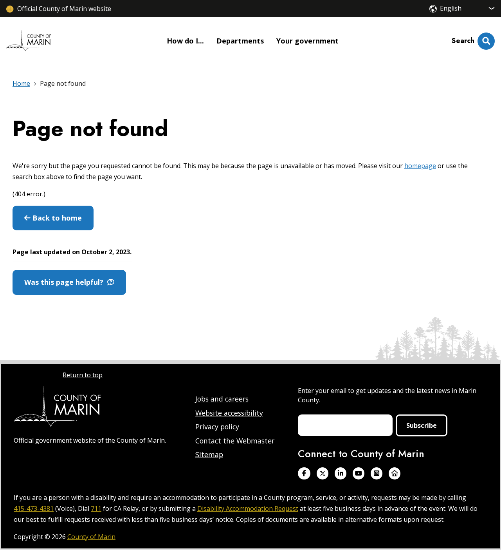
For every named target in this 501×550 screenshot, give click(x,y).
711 (96, 508)
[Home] (28, 41)
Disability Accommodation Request (247, 508)
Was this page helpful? (65, 282)
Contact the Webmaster (234, 440)
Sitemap (209, 454)
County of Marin (91, 536)
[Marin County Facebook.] (304, 473)
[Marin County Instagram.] (376, 473)
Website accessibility (229, 413)
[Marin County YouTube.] (358, 473)
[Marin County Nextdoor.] (394, 473)
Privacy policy (217, 426)
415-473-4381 (34, 508)
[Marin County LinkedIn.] (340, 473)
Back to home (56, 218)
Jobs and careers (222, 398)
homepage (420, 165)
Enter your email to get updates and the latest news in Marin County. (387, 395)
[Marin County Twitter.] (322, 473)
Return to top (83, 375)
